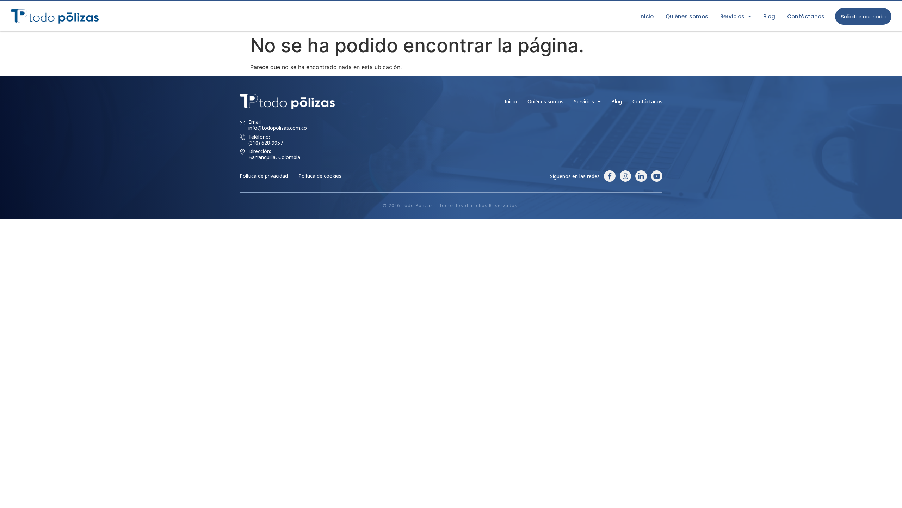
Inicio (646, 16)
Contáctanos (805, 16)
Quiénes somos (687, 16)
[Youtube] (656, 176)
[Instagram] (625, 176)
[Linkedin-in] (641, 176)
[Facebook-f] (609, 176)
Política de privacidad (264, 176)
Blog (769, 16)
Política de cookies (319, 176)
